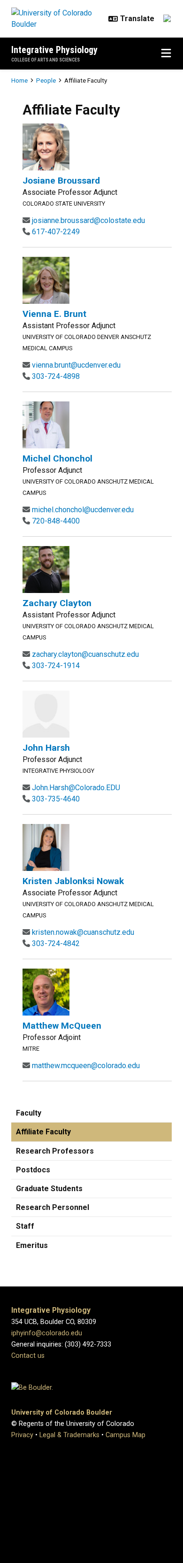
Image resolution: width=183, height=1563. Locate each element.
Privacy (22, 1435)
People (46, 80)
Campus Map (125, 1435)
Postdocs (33, 1169)
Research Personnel (52, 1207)
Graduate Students (49, 1188)
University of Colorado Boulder (61, 1413)
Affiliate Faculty (43, 1131)
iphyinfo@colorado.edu (46, 1333)
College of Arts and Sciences (45, 59)
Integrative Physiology (54, 49)
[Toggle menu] (166, 53)
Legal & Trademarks (69, 1435)
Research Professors (55, 1151)
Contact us (28, 1356)
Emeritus (32, 1245)
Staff (25, 1226)
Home (19, 80)
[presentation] (46, 146)
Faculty (28, 1113)
